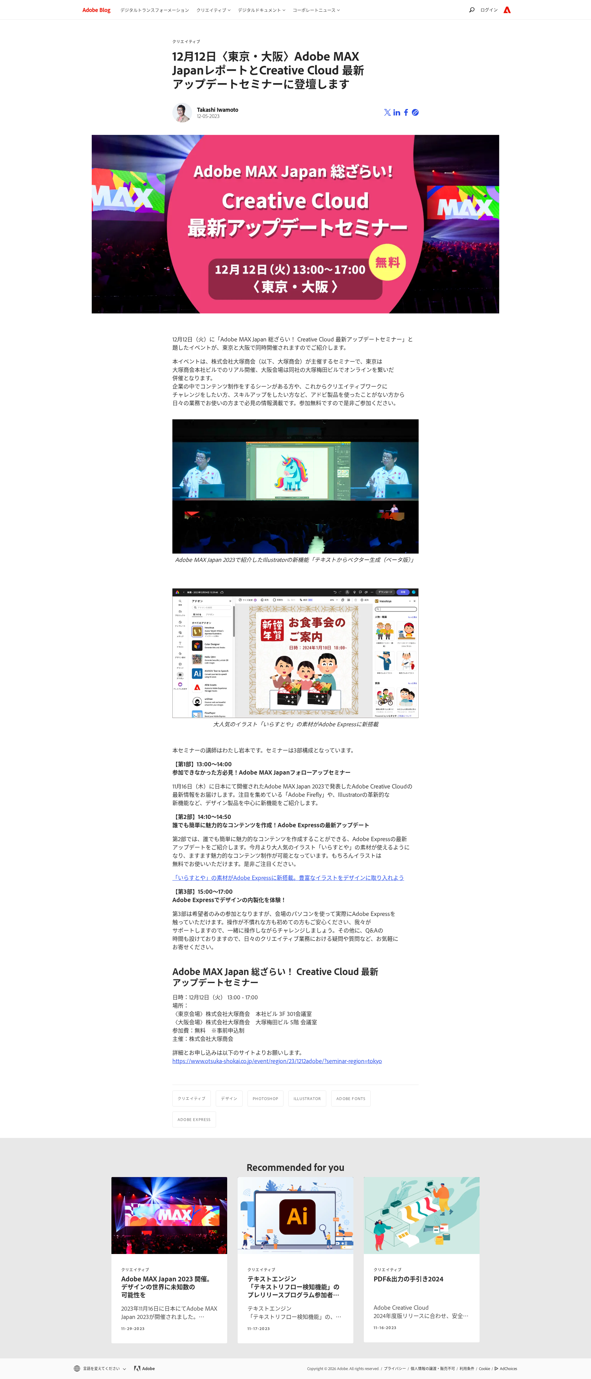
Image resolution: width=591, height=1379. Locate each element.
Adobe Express (194, 1119)
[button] (99, 1369)
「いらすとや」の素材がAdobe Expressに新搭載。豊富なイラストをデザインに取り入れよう (288, 877)
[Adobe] (507, 9)
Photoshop (265, 1098)
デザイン (229, 1098)
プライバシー (395, 1368)
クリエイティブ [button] (211, 9)
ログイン (489, 9)
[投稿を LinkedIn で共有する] (396, 112)
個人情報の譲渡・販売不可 (433, 1368)
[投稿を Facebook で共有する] (406, 112)
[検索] (472, 9)
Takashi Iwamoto (217, 109)
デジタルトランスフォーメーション (154, 9)
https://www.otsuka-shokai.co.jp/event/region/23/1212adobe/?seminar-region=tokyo (277, 1060)
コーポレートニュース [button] (314, 9)
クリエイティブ (186, 41)
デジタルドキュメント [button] (259, 9)
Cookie (484, 1368)
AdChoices (508, 1368)
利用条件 (467, 1368)
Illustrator (307, 1098)
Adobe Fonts (350, 1098)
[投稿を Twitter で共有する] (387, 112)
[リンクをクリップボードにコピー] (415, 112)
